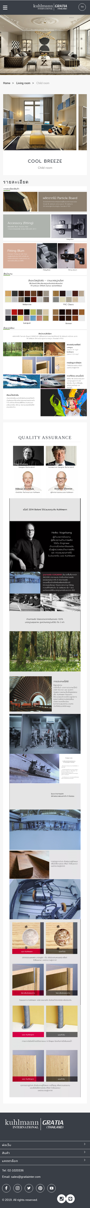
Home (6, 83)
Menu (5, 7)
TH (82, 7)
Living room (23, 83)
